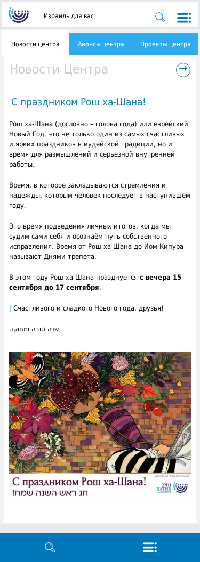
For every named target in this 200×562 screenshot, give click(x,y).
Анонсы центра (101, 44)
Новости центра (35, 44)
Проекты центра (165, 44)
